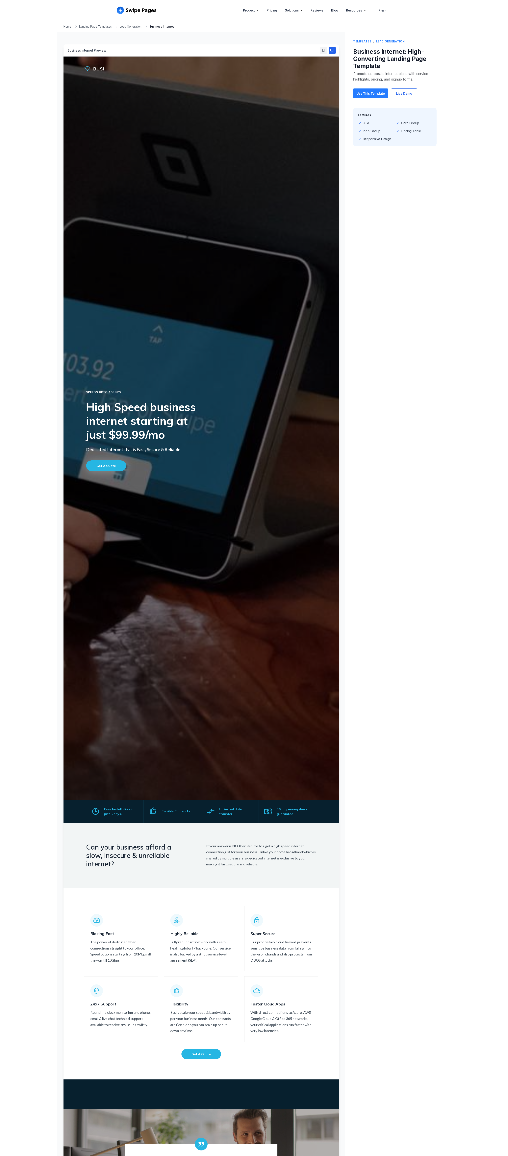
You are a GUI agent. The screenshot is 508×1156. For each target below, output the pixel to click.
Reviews (317, 10)
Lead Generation (130, 26)
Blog (334, 10)
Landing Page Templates (95, 26)
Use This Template (370, 93)
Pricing (272, 10)
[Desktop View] (332, 50)
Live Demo (404, 93)
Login (382, 10)
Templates (362, 41)
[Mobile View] (323, 50)
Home (67, 26)
